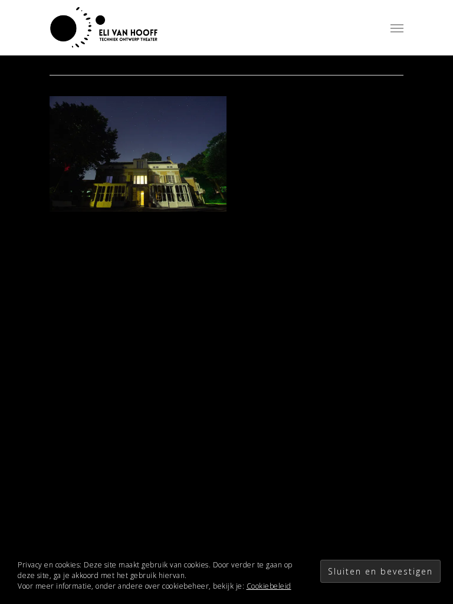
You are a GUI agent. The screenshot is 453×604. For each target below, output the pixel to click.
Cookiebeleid (269, 586)
